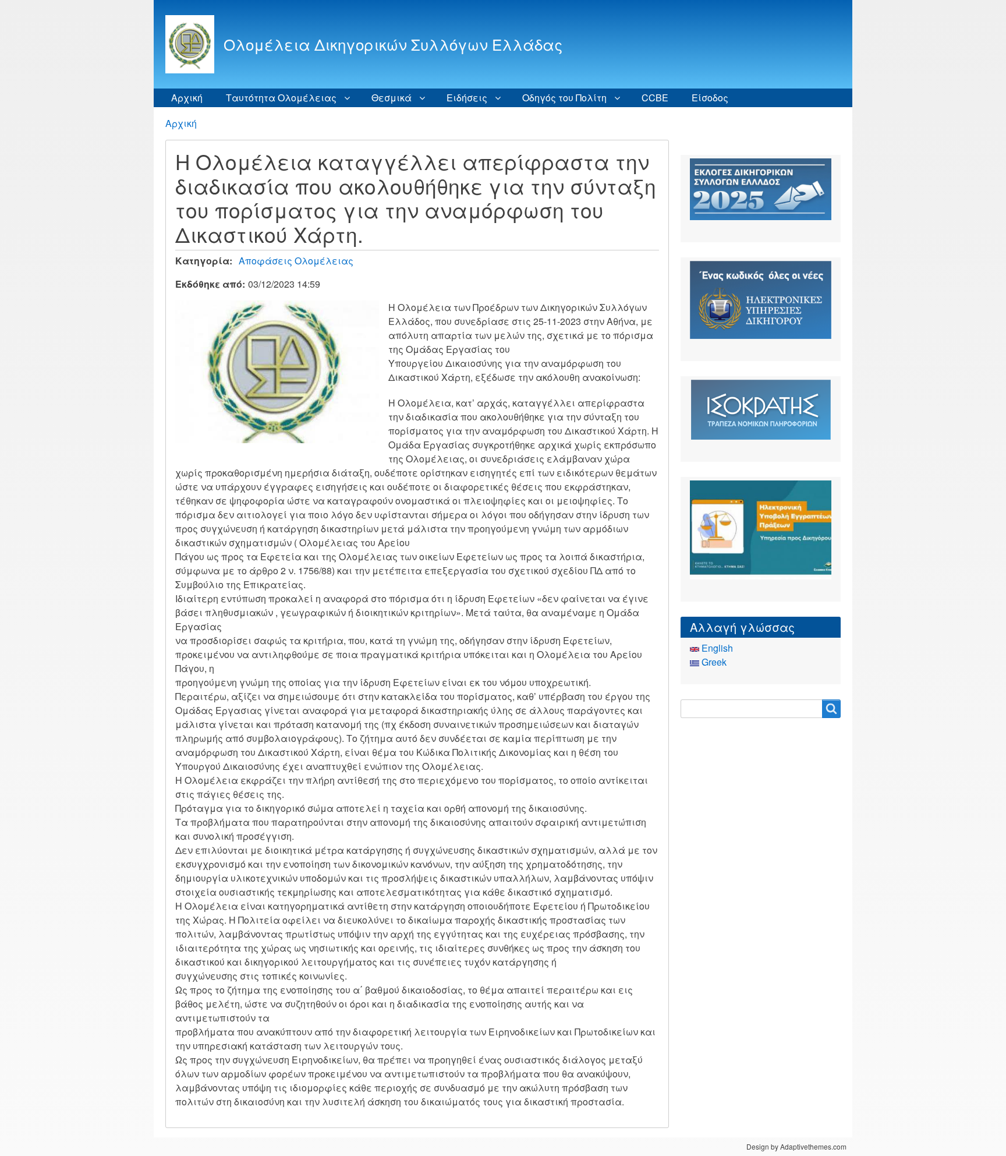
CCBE (655, 97)
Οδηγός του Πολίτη (564, 97)
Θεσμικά (391, 97)
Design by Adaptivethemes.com (796, 1146)
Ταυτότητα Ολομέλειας (281, 97)
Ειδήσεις (467, 97)
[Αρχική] (194, 44)
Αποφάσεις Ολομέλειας (296, 260)
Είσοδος (710, 97)
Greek (713, 662)
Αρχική (187, 97)
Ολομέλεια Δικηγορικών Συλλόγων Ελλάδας (393, 44)
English (716, 648)
